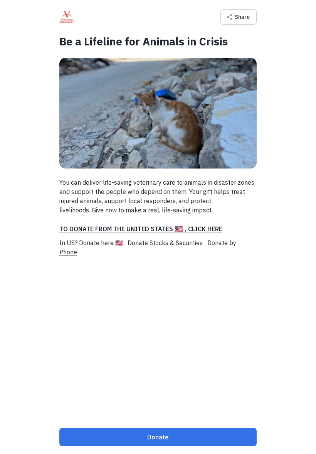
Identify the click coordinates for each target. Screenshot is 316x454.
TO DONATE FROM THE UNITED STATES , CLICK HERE (140, 229)
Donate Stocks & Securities (165, 243)
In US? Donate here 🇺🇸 (91, 243)
